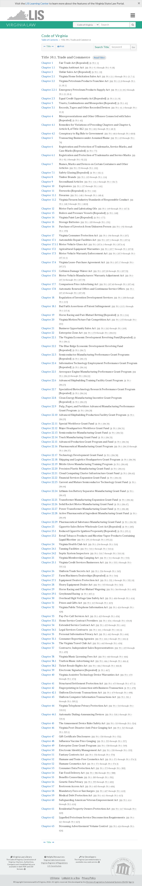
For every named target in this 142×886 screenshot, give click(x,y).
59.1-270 (92, 332)
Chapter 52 (47, 759)
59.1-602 (109, 782)
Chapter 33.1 (48, 620)
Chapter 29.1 (48, 593)
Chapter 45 (47, 723)
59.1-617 (119, 808)
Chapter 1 (47, 63)
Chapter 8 (47, 177)
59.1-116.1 (93, 181)
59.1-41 (123, 103)
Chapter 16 (47, 226)
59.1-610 (120, 791)
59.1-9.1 (93, 67)
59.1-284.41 (118, 468)
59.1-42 (78, 120)
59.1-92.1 (63, 159)
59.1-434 (115, 616)
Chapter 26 (47, 571)
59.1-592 (109, 777)
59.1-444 (124, 634)
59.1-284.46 (127, 499)
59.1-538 (105, 745)
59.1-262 (105, 328)
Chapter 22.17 (49, 455)
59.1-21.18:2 (120, 89)
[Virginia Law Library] (25, 869)
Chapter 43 (47, 697)
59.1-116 (102, 177)
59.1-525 (121, 727)
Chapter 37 (47, 647)
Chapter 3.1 (48, 107)
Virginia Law (21, 24)
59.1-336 (99, 571)
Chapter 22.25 (49, 499)
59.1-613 (118, 795)
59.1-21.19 (115, 98)
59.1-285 (129, 526)
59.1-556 (93, 754)
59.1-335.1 (114, 562)
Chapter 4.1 (48, 124)
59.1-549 (122, 745)
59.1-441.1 (98, 629)
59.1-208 (122, 297)
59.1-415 (91, 602)
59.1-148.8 (82, 204)
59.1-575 (104, 768)
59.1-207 (124, 235)
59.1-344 (113, 575)
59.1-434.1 (108, 620)
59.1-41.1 (119, 107)
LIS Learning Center (37, 3)
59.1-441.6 (116, 629)
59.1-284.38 (111, 455)
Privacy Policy (89, 878)
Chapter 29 (47, 589)
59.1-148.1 (79, 195)
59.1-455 (123, 648)
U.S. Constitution (54, 866)
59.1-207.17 (115, 262)
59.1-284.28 (85, 410)
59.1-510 (117, 705)
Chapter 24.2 (48, 553)
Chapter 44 (47, 705)
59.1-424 (117, 607)
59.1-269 (122, 328)
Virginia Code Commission (54, 860)
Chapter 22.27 (49, 508)
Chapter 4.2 (48, 133)
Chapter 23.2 (48, 535)
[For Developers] (99, 862)
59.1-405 (131, 589)
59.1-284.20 (64, 376)
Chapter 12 (47, 208)
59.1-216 (124, 315)
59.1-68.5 (110, 129)
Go (133, 47)
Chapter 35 (47, 634)
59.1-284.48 (122, 509)
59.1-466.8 (116, 665)
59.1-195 (63, 230)
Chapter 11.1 (48, 195)
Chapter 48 (47, 741)
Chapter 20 (47, 319)
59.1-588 (110, 772)
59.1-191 (105, 222)
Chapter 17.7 (48, 284)
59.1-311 (108, 557)
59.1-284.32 (116, 432)
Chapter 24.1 (48, 548)
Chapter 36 (47, 643)
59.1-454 (117, 643)
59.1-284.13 (80, 358)
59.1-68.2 (93, 129)
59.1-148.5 (64, 204)
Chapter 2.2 (48, 81)
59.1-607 (104, 791)
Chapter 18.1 (48, 306)
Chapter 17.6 (48, 275)
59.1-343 (116, 571)
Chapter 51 (47, 754)
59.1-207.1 (106, 240)
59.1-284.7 (80, 350)
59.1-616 (71, 804)
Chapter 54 (47, 772)
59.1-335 (125, 557)
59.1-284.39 (129, 459)
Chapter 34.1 (48, 629)
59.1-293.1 (125, 531)
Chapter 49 (47, 745)
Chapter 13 (47, 213)
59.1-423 (108, 602)
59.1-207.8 (128, 249)
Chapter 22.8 (48, 397)
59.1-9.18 (109, 67)
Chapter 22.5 (48, 371)
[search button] (133, 24)
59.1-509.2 (72, 701)
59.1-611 (101, 795)
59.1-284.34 (122, 441)
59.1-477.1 (130, 683)
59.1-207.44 (128, 284)
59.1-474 (71, 678)
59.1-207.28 (102, 271)
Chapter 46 (47, 727)
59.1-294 (96, 544)
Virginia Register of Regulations (54, 863)
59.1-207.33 (122, 271)
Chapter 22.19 (49, 464)
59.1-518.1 (114, 714)
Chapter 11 (47, 190)
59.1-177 (100, 217)
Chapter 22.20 (49, 468)
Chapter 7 (47, 164)
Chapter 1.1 (48, 67)
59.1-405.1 (89, 593)
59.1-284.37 (64, 450)
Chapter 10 (47, 186)
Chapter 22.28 (49, 513)
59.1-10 (97, 72)
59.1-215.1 (120, 306)
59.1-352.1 (109, 580)
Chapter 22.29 (49, 522)
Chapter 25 (47, 557)
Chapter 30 (47, 598)
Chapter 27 (47, 575)
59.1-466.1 (104, 661)
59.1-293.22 (106, 539)
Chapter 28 (47, 584)
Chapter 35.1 (48, 638)
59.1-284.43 (115, 477)
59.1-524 (131, 723)
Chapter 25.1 (48, 562)
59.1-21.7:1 (128, 76)
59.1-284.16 (80, 367)
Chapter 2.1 (48, 76)
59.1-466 (123, 656)
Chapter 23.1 (48, 531)
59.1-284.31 (118, 428)
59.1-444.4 (122, 638)
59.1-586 (94, 772)
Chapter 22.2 (48, 346)
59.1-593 (92, 782)
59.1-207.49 (79, 293)
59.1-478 (131, 688)
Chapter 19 (47, 315)
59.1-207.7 (109, 249)
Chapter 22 (47, 332)
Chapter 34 (47, 625)
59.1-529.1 (64, 732)
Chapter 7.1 (48, 172)
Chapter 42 (47, 688)
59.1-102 (93, 168)
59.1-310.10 (118, 553)
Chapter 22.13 (49, 432)
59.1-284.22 (84, 376)
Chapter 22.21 (49, 473)
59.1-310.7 (99, 553)
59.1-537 (122, 741)
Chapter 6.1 (48, 155)
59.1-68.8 (130, 133)
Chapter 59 (47, 795)
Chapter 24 (47, 544)
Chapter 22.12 (49, 428)
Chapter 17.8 (48, 288)
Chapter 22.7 (48, 389)
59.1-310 (113, 544)
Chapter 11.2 (48, 199)
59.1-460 (106, 656)
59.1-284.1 (64, 341)
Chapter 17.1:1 (49, 244)
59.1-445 (101, 643)
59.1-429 (98, 616)
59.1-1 (95, 63)
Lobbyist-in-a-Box (71, 878)
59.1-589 (92, 777)
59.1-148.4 (98, 195)
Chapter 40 (47, 674)
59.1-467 (105, 670)
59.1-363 (118, 584)
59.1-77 (92, 150)
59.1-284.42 (128, 473)
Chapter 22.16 (49, 446)
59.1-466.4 (123, 661)
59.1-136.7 (111, 181)
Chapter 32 (47, 607)
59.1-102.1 (97, 172)
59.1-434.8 (126, 620)
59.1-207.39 (79, 279)
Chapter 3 (47, 103)
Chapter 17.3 (48, 253)
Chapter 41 (47, 683)
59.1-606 (110, 786)
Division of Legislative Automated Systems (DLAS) (107, 882)
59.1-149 (106, 208)
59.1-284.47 (122, 504)
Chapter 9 (47, 181)
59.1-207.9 (117, 253)
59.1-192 (120, 226)
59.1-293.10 (86, 539)
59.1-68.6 (112, 133)
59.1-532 (116, 736)
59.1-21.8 (118, 81)
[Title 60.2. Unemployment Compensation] (53, 46)
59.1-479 (111, 692)
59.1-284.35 (123, 446)
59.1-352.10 (128, 580)
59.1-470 (128, 674)
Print (61, 46)
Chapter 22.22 (49, 477)
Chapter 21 (47, 328)
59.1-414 (130, 598)
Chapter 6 (47, 146)
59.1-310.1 (89, 548)
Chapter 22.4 (48, 363)
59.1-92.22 (81, 159)
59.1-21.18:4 (65, 94)
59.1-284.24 (80, 393)
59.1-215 (63, 301)
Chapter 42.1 (48, 692)
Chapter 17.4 (48, 262)
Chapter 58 (47, 791)
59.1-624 (117, 826)
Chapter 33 (47, 616)
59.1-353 (101, 584)
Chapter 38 (47, 656)
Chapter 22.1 (48, 337)
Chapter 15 (47, 222)
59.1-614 (127, 800)
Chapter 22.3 (48, 354)
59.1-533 (105, 741)
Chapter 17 (47, 235)
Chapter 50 (47, 750)
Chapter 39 (47, 670)
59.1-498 (128, 692)
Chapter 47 (47, 736)
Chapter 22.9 (48, 406)
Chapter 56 (47, 781)
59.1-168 (113, 213)
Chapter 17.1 (48, 240)
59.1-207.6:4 (118, 244)
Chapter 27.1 (48, 580)
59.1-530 (99, 736)
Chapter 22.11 (49, 423)
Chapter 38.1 (48, 661)
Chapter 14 (47, 217)
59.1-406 (113, 598)
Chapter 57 (47, 786)
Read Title (99, 57)
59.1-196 (107, 235)
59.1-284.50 (130, 522)
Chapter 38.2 (48, 665)
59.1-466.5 (97, 665)
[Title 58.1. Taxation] (45, 46)
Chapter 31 (47, 602)
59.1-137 (81, 186)
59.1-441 (120, 625)
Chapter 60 (47, 800)
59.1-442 (107, 634)
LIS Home (55, 878)
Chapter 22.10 (49, 414)
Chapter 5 (47, 138)
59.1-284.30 (103, 423)
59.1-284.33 (106, 437)
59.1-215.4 (64, 310)
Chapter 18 (47, 297)
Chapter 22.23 (49, 482)
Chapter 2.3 (48, 98)
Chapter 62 (47, 817)
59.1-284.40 (121, 464)
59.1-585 (120, 768)
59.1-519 (114, 723)
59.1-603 (93, 786)
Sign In (131, 882)
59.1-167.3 (124, 208)
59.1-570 (110, 754)
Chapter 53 (47, 768)
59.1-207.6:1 (98, 244)
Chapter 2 (47, 72)
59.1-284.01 (109, 332)
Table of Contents (49, 40)
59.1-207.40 (108, 284)
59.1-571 (113, 759)
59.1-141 (98, 186)
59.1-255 (120, 319)
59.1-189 (88, 222)
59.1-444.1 (104, 638)
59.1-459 (63, 652)
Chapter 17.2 (48, 249)
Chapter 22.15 (49, 441)
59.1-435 (104, 625)
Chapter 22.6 (48, 380)
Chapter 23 (47, 526)
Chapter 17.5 (48, 271)
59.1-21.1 (110, 76)
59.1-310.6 (108, 548)
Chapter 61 (47, 808)
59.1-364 (114, 589)
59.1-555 (127, 750)
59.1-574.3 (131, 759)
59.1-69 (118, 138)
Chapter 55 (47, 777)
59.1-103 (85, 177)
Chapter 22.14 (49, 437)
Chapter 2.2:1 (49, 89)
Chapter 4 (47, 116)
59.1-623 (75, 821)
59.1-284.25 (80, 402)
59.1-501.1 (126, 697)
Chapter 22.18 (49, 459)
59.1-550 (110, 750)
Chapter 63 (47, 826)
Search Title (102, 47)
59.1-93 (76, 168)
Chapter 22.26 (49, 504)
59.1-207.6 (124, 240)
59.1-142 (91, 190)
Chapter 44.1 (48, 714)
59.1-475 (112, 683)
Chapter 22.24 (49, 491)
